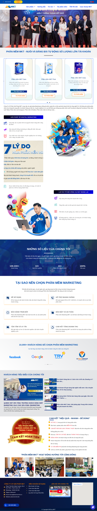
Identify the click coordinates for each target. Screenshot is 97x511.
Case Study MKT (86, 7)
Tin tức (50, 7)
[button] (2, 29)
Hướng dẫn (41, 7)
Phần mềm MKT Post (19, 79)
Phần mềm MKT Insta (48, 78)
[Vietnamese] (93, 2)
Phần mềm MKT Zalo (78, 79)
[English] (91, 2)
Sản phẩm (29, 7)
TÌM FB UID (73, 7)
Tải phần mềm (62, 7)
